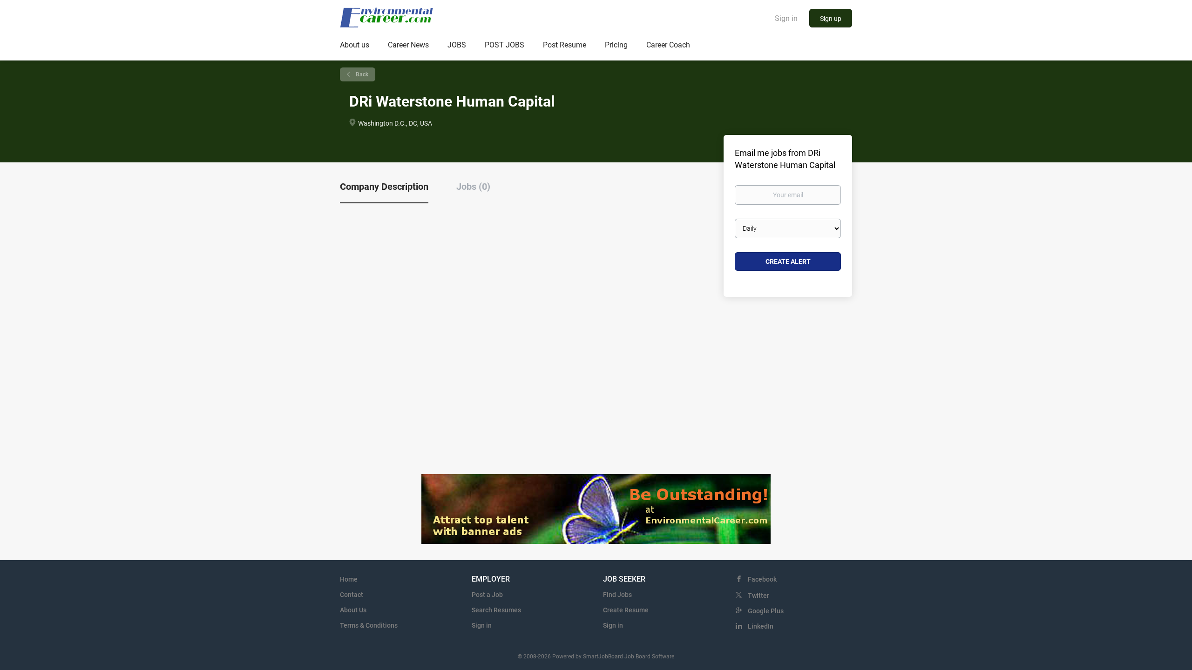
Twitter (758, 595)
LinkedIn (760, 626)
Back (361, 74)
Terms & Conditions (369, 625)
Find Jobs (617, 594)
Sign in (786, 18)
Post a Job (487, 594)
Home (349, 579)
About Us (353, 610)
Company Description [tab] (384, 186)
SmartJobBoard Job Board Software (628, 656)
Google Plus (766, 611)
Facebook (762, 579)
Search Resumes (496, 610)
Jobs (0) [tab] (473, 186)
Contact (351, 594)
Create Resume (626, 610)
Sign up (830, 18)
